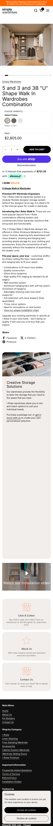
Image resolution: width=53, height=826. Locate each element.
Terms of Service (11, 774)
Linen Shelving (10, 738)
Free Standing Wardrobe (15, 742)
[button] (36, 10)
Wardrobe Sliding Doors (14, 753)
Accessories (8, 746)
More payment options (26, 165)
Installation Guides (11, 781)
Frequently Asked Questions (17, 770)
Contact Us (8, 722)
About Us (7, 714)
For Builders (8, 718)
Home (5, 710)
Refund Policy (9, 777)
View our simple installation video (21, 310)
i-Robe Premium (10, 757)
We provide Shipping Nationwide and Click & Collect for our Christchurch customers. (26, 3)
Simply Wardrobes (11, 81)
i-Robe (5, 734)
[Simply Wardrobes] (9, 10)
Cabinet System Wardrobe (15, 750)
